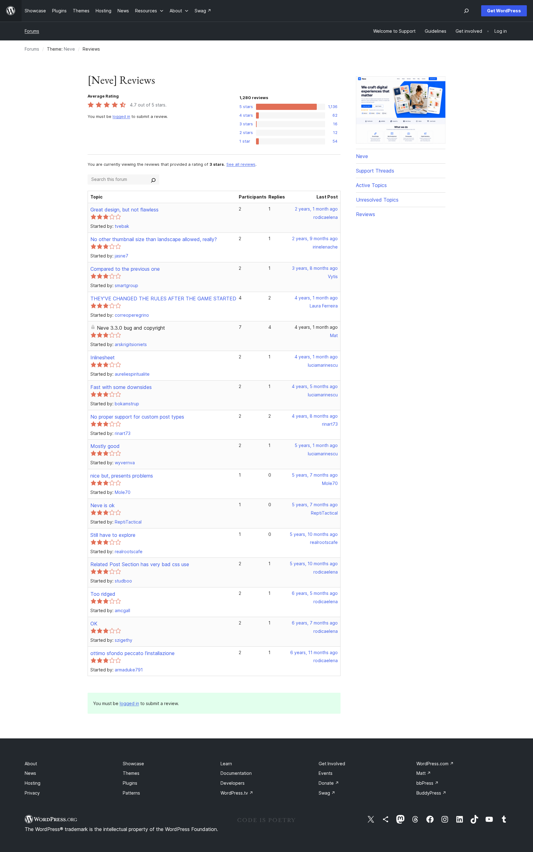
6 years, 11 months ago (314, 652)
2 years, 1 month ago (316, 208)
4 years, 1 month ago (316, 297)
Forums (32, 31)
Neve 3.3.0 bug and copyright (131, 328)
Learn (226, 763)
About (31, 763)
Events (326, 773)
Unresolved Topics (377, 200)
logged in (121, 116)
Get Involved (332, 763)
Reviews (365, 214)
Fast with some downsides (121, 387)
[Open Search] (466, 11)
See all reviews (240, 164)
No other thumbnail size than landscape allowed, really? (153, 239)
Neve (69, 49)
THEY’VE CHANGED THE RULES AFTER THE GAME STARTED (163, 298)
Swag (327, 793)
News (30, 773)
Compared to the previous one (125, 269)
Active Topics (371, 185)
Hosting (32, 783)
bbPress (427, 783)
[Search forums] (153, 179)
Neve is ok (102, 505)
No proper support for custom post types (137, 417)
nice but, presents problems (121, 476)
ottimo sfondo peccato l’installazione (132, 653)
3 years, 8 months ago (315, 268)
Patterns (131, 793)
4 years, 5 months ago (315, 386)
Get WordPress (504, 10)
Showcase (133, 763)
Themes (131, 773)
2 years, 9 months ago (315, 238)
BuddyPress (431, 793)
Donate (329, 783)
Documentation (236, 773)
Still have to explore (112, 535)
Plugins (130, 783)
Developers (233, 783)
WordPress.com (435, 763)
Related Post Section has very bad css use (139, 564)
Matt (423, 773)
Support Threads (375, 171)
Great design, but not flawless (124, 210)
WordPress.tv (237, 793)
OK (93, 623)
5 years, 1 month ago (316, 445)
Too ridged (102, 594)
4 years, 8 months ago (315, 416)
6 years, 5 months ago (315, 593)
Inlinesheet (102, 357)
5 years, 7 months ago (315, 475)
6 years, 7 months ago (315, 622)
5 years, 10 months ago (314, 534)
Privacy (32, 793)
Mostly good (105, 446)
